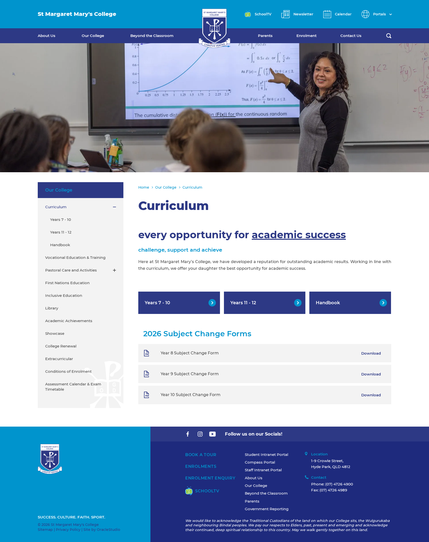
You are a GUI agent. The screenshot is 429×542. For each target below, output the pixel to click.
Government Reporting (266, 509)
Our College (93, 35)
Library (51, 308)
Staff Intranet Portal (263, 470)
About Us (46, 35)
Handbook (60, 244)
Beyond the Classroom (152, 35)
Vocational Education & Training (75, 257)
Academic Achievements (68, 320)
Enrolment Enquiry (210, 478)
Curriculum (56, 206)
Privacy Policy (68, 529)
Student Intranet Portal (266, 454)
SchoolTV (207, 491)
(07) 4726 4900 (339, 484)
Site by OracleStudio (101, 529)
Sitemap (45, 529)
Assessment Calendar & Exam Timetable (73, 387)
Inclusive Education (63, 295)
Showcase (54, 333)
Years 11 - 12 (61, 232)
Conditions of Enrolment (68, 371)
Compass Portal (260, 462)
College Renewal (60, 346)
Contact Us (350, 35)
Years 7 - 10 (60, 219)
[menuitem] (60, 35)
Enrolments (200, 466)
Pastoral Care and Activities (71, 270)
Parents (265, 35)
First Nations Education (67, 282)
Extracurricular (59, 358)
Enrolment (306, 35)
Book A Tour (200, 454)
